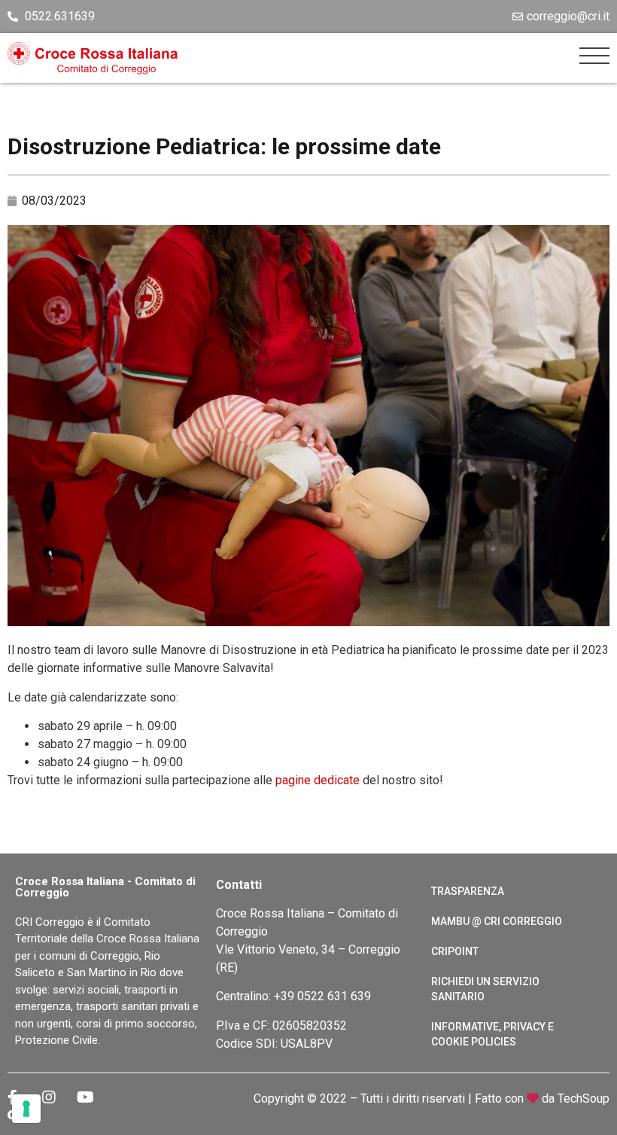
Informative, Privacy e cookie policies (492, 1034)
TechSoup (583, 1098)
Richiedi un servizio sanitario (485, 989)
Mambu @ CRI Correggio (496, 921)
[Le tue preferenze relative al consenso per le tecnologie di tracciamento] (26, 1108)
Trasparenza (467, 891)
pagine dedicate (317, 780)
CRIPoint (455, 951)
